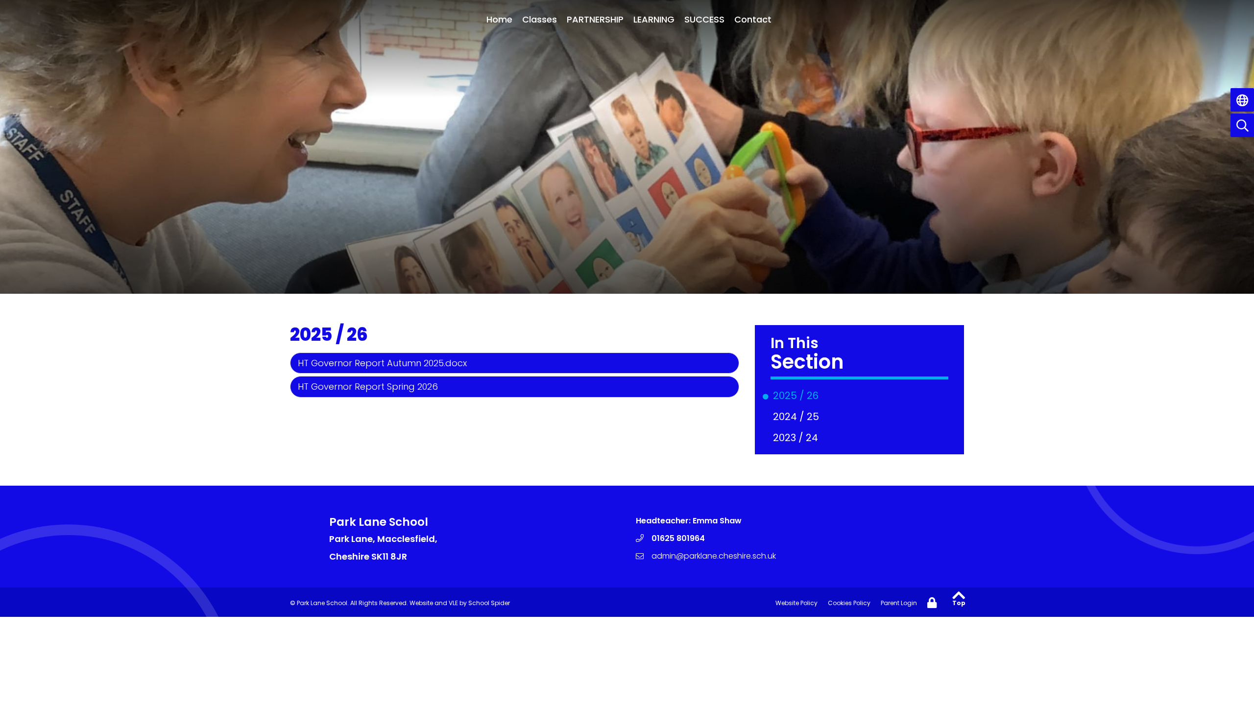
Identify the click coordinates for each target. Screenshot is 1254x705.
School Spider (489, 603)
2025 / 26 (797, 395)
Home (499, 19)
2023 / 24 (797, 438)
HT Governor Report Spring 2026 (368, 386)
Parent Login (899, 603)
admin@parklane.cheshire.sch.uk (713, 556)
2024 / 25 (797, 416)
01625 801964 (678, 538)
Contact (753, 19)
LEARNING (654, 19)
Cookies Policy (849, 603)
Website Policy (796, 603)
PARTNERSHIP (595, 19)
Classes (539, 19)
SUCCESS (704, 19)
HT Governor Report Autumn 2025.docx (382, 363)
